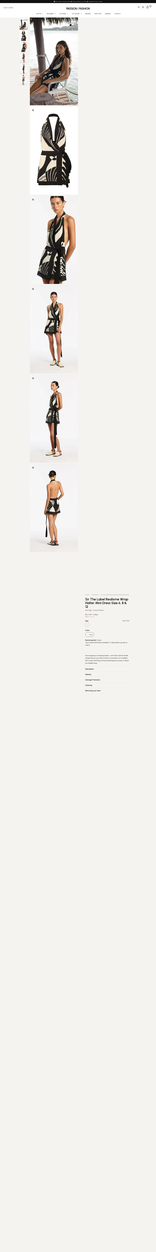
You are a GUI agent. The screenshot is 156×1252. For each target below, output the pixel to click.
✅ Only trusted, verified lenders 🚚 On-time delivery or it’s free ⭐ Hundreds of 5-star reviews (78, 1)
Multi (91, 634)
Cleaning (88, 685)
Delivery (88, 674)
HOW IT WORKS (8, 8)
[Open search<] (143, 7)
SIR (90, 610)
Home (87, 595)
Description (89, 669)
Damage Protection (92, 679)
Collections (95, 595)
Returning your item (93, 690)
